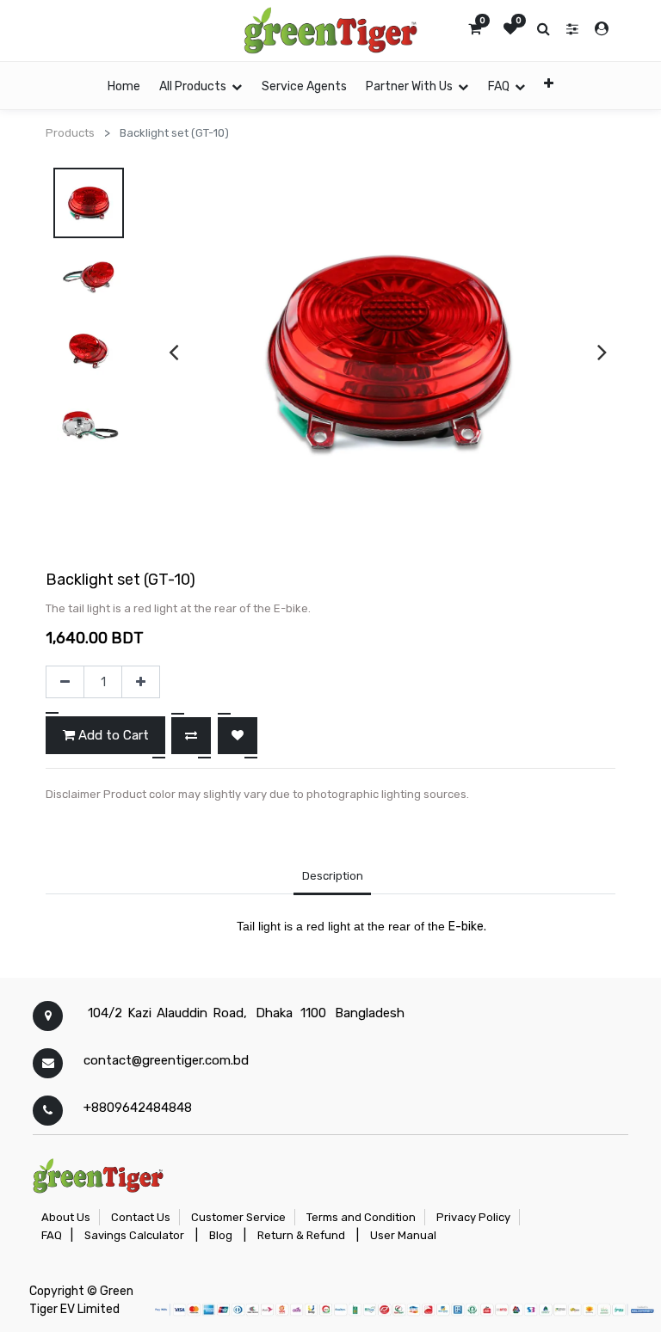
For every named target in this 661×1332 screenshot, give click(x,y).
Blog (220, 1235)
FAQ (51, 1235)
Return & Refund (301, 1235)
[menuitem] (124, 85)
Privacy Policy (473, 1217)
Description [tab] (332, 875)
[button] (548, 82)
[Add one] (140, 682)
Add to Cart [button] (112, 735)
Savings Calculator (134, 1235)
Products (70, 132)
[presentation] (173, 351)
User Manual (403, 1235)
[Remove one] (65, 682)
